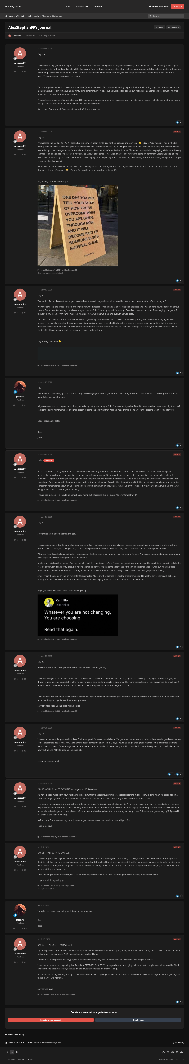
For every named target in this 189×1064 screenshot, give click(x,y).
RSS (31, 1059)
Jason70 (20, 396)
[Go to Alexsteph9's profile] (9, 35)
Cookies (21, 1059)
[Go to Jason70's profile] (20, 387)
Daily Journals (49, 35)
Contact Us (11, 1059)
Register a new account (50, 1020)
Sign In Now (138, 1020)
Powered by (171, 1059)
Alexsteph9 (17, 35)
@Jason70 (49, 460)
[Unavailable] (78, 187)
